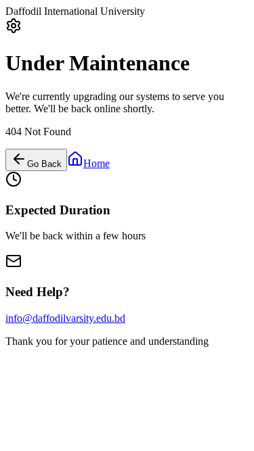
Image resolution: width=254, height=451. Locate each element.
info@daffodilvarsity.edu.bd (65, 318)
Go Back (44, 164)
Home (96, 163)
